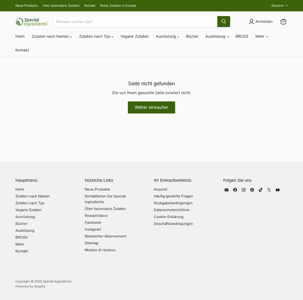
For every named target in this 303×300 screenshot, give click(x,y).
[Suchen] (223, 21)
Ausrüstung (166, 36)
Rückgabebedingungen (173, 203)
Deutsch (278, 5)
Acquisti (160, 189)
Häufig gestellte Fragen (173, 196)
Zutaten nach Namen (51, 36)
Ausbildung (216, 36)
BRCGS (242, 36)
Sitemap (91, 243)
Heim (20, 36)
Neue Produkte (26, 5)
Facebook (93, 222)
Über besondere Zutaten (61, 5)
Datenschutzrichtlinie (172, 210)
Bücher (192, 36)
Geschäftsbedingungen (173, 223)
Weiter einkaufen (151, 107)
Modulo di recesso (100, 250)
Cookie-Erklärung (168, 216)
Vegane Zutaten (134, 36)
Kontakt (89, 5)
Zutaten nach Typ (95, 36)
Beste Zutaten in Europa (118, 5)
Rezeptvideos (96, 215)
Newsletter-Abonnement (105, 236)
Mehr (260, 36)
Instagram (93, 229)
